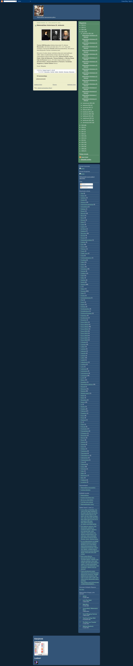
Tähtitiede (83, 464)
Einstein (83, 237)
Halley (82, 277)
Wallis (82, 473)
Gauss (82, 266)
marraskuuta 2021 (87, 103)
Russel (83, 440)
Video (82, 471)
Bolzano (83, 220)
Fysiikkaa (83, 260)
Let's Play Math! (87, 600)
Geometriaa (84, 269)
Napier (82, 397)
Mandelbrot (84, 382)
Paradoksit (83, 413)
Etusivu (55, 84)
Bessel (83, 215)
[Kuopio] (82, 174)
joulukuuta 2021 (87, 33)
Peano (82, 417)
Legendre (83, 353)
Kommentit (85, 187)
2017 (82, 131)
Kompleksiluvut (85, 311)
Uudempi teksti (38, 84)
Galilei (56, 72)
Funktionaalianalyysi (86, 257)
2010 (82, 146)
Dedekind (83, 231)
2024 (82, 25)
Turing (82, 462)
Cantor (82, 224)
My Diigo (81, 589)
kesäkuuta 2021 (87, 112)
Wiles (82, 477)
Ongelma (83, 409)
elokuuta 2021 (86, 109)
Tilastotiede (84, 453)
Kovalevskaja (84, 317)
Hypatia (83, 295)
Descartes (47, 72)
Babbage (83, 209)
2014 (82, 138)
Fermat (52, 72)
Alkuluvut (83, 202)
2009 (82, 148)
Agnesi (83, 195)
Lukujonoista (84, 371)
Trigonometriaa (85, 460)
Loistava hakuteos (85, 490)
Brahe (82, 222)
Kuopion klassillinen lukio (87, 497)
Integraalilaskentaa (86, 297)
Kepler (82, 304)
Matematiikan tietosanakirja (88, 487)
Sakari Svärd (84, 157)
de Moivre (83, 229)
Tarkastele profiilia (86, 159)
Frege (82, 255)
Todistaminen (84, 457)
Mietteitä (83, 391)
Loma (82, 366)
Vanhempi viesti (71, 84)
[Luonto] (81, 168)
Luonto (82, 377)
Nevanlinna (84, 400)
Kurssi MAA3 (84, 331)
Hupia (82, 293)
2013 (82, 140)
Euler (82, 244)
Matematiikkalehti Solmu (87, 504)
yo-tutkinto (83, 482)
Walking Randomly (88, 626)
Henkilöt (61, 72)
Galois (82, 264)
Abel (82, 193)
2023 (82, 27)
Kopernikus (84, 315)
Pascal (83, 415)
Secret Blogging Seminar (90, 614)
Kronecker (83, 320)
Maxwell (83, 386)
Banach (83, 211)
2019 (82, 127)
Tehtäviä (83, 448)
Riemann (83, 437)
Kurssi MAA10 (84, 324)
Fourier (83, 251)
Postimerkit (84, 428)
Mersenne (71, 72)
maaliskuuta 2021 (87, 118)
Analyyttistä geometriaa (87, 204)
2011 (82, 144)
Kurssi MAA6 (84, 335)
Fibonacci (83, 249)
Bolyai (82, 217)
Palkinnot (83, 411)
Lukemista (83, 369)
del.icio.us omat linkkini (87, 500)
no (81, 404)
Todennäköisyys (85, 455)
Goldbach (83, 273)
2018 (82, 129)
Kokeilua (83, 306)
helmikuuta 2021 (87, 120)
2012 (82, 142)
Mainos (83, 380)
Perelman (83, 420)
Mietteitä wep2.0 (85, 393)
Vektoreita (83, 468)
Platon (82, 424)
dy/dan (85, 596)
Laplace (83, 346)
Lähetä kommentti (41, 79)
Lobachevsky (84, 362)
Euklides (83, 242)
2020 (82, 125)
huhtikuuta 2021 (87, 116)
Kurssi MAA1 (84, 322)
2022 (82, 29)
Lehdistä (83, 355)
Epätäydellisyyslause (86, 240)
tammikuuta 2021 (87, 122)
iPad (82, 300)
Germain (83, 271)
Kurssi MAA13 (84, 329)
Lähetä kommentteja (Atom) (44, 88)
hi (81, 286)
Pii (81, 422)
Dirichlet (83, 235)
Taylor (82, 446)
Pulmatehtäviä (84, 431)
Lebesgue (83, 351)
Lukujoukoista (84, 373)
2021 (82, 31)
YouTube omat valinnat (87, 502)
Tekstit (83, 184)
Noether (83, 406)
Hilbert (82, 289)
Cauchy (83, 226)
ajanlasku (83, 197)
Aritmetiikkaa (84, 206)
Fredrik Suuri (84, 253)
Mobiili (82, 395)
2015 (82, 136)
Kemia (82, 302)
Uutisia (83, 466)
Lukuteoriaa (84, 375)
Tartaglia (83, 444)
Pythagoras (84, 433)
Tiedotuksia (84, 451)
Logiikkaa (83, 364)
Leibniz (83, 357)
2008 (82, 151)
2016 (82, 134)
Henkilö (83, 282)
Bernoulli (83, 213)
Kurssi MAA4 (84, 333)
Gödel (82, 275)
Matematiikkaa (85, 495)
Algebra (83, 200)
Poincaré (83, 426)
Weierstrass (84, 475)
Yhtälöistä (83, 480)
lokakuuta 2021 (87, 105)
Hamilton (83, 280)
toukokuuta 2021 (87, 114)
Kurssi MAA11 (84, 326)
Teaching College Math (89, 618)
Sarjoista (83, 442)
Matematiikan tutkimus (87, 384)
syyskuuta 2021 (87, 107)
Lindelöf (83, 360)
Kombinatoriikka (85, 309)
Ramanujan (84, 435)
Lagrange (83, 344)
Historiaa (66, 72)
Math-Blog (85, 604)
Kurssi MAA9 (84, 340)
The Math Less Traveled (89, 622)
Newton (83, 402)
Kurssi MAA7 (84, 337)
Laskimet (83, 349)
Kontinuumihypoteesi (86, 313)
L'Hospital (83, 342)
